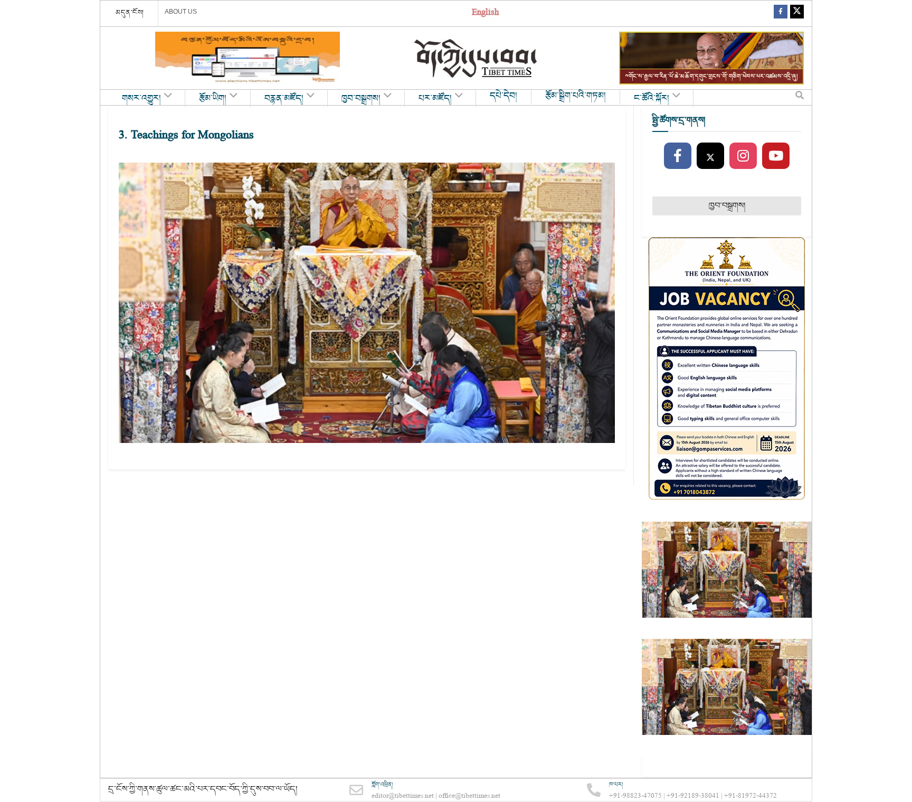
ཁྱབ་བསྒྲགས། (361, 99)
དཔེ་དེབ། (503, 96)
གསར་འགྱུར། (141, 99)
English (485, 13)
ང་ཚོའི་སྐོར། (651, 99)
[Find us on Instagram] (743, 156)
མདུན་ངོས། (130, 12)
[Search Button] (799, 98)
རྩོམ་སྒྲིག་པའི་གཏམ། (575, 96)
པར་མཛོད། (435, 99)
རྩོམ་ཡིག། (212, 99)
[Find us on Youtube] (776, 156)
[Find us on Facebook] (780, 13)
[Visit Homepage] (476, 58)
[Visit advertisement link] (247, 58)
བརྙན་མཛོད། (283, 99)
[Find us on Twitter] (797, 13)
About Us (181, 11)
